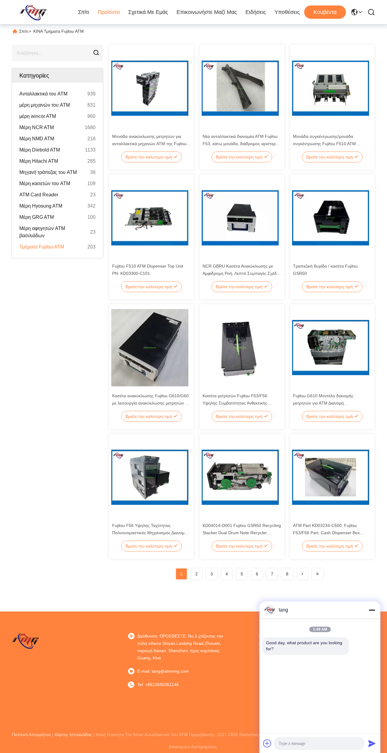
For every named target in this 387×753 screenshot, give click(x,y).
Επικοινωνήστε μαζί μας (207, 12)
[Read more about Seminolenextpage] (302, 573)
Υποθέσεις (287, 12)
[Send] (372, 743)
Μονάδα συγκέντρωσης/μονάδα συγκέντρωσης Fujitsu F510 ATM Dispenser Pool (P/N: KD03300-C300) (329, 143)
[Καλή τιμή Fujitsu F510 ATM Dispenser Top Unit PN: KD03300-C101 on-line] (149, 218)
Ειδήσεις (256, 12)
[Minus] (372, 610)
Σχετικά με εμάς (148, 12)
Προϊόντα (109, 12)
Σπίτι (83, 12)
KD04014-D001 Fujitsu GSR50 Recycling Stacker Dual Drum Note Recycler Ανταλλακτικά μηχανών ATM (242, 532)
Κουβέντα (325, 12)
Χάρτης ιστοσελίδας (73, 734)
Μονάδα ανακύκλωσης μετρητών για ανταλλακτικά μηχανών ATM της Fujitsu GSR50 (149, 143)
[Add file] (267, 743)
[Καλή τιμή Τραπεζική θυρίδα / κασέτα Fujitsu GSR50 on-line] (330, 218)
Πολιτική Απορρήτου (31, 734)
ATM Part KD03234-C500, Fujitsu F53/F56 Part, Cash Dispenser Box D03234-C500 (326, 532)
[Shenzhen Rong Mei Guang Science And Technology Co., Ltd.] (33, 12)
